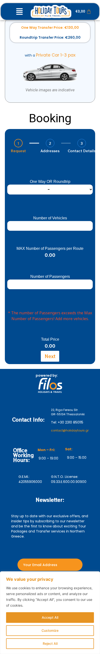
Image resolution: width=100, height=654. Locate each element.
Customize (50, 630)
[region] (50, 612)
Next (50, 356)
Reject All (50, 643)
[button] (19, 11)
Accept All (50, 617)
